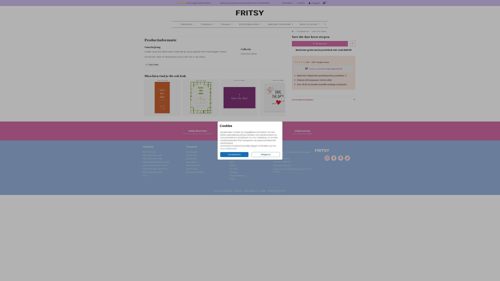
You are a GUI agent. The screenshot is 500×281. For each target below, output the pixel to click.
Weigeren (266, 154)
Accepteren (234, 154)
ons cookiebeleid (228, 148)
